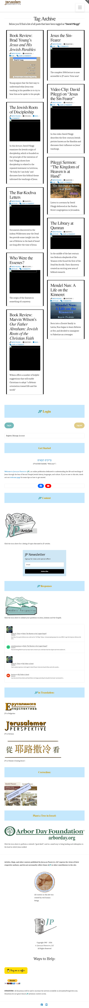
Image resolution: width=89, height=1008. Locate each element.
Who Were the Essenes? (21, 260)
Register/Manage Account (15, 436)
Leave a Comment (24, 56)
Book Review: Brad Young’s (23, 42)
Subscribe (44, 571)
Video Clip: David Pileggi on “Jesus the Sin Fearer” (65, 93)
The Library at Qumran (61, 225)
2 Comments (63, 46)
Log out (79, 425)
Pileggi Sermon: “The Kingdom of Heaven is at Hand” (64, 169)
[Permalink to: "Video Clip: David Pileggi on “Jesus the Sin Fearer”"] (65, 118)
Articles (14, 204)
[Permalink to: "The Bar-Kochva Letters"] (25, 215)
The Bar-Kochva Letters (23, 194)
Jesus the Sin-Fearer (61, 37)
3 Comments (66, 301)
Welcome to (15, 472)
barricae (13, 674)
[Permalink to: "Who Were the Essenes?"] (25, 281)
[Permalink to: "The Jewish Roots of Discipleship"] (25, 130)
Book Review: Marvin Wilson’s (24, 326)
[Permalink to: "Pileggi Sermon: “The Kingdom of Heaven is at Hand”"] (65, 191)
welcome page (15, 477)
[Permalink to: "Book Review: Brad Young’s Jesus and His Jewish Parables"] (25, 68)
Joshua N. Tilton (15, 633)
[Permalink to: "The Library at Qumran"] (65, 242)
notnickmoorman (16, 646)
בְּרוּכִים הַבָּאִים (44, 460)
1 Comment (15, 118)
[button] (80, 7)
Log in (9, 425)
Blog (12, 56)
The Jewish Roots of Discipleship (24, 109)
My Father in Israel (28, 663)
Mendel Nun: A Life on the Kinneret (63, 289)
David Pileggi (16, 53)
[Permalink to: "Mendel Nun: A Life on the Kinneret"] (65, 310)
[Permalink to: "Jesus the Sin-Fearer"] (65, 58)
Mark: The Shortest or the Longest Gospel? (34, 633)
